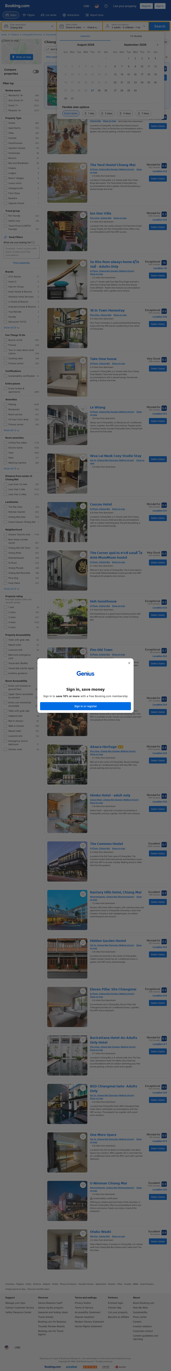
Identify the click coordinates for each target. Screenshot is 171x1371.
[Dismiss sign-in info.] (129, 663)
